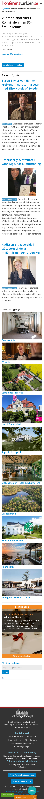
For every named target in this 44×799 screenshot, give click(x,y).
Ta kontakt (7, 795)
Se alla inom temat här (12, 65)
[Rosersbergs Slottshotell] (22, 182)
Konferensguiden (14, 764)
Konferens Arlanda (14, 794)
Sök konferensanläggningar (14, 792)
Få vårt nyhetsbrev (11, 663)
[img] (22, 631)
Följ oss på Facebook (22, 781)
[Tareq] (22, 106)
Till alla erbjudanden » (22, 656)
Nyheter (5, 9)
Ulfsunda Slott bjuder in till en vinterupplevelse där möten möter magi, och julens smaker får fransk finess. (20, 623)
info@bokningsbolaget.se (24, 743)
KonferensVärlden (28, 764)
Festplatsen (22, 767)
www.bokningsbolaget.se (22, 747)
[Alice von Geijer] (22, 270)
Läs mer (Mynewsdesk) (12, 54)
